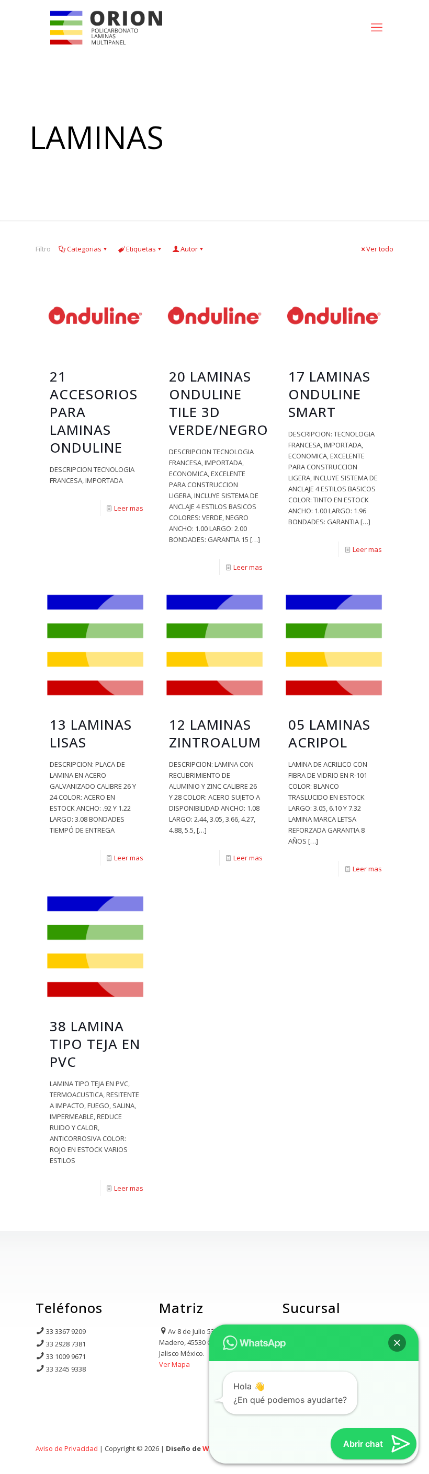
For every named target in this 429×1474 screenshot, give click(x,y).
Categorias (84, 249)
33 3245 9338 (66, 1369)
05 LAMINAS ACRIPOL (329, 733)
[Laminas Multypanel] (106, 26)
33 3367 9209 (66, 1331)
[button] (397, 1343)
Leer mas (128, 508)
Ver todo (379, 249)
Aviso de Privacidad (67, 1448)
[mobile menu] (377, 27)
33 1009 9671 (66, 1356)
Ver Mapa (174, 1364)
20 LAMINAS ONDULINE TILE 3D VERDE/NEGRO (218, 403)
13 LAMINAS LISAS (91, 733)
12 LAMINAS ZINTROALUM (215, 733)
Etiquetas (141, 249)
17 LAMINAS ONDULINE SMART (329, 394)
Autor (189, 249)
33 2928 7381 (66, 1344)
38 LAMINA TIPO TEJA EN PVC (95, 1044)
